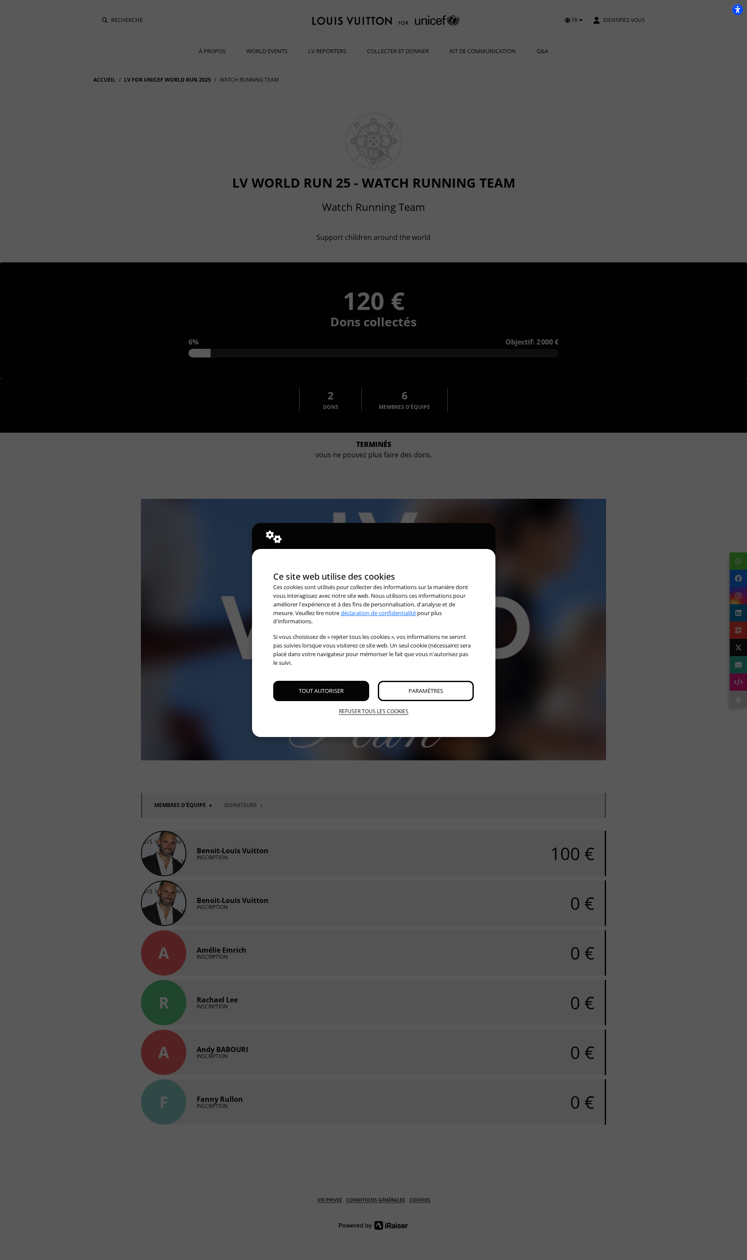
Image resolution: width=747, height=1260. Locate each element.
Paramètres (426, 691)
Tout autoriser (321, 691)
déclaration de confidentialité (378, 613)
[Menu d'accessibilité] (737, 9)
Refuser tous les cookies (374, 711)
